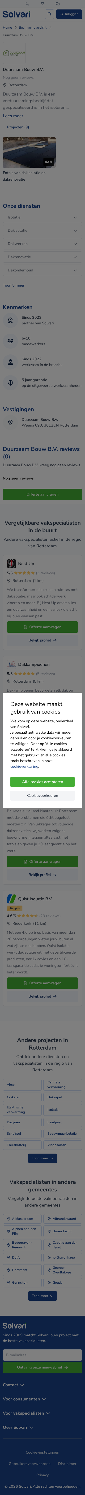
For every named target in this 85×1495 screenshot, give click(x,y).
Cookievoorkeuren (42, 795)
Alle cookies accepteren (42, 782)
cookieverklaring (24, 766)
